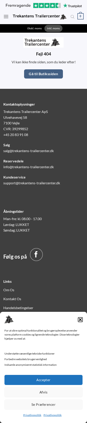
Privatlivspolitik (32, 415)
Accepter (43, 380)
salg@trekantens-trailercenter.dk (28, 151)
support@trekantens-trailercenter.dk (31, 183)
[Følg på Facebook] (36, 254)
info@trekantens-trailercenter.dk (28, 167)
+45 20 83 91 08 (15, 134)
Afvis (43, 392)
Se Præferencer (43, 404)
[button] (80, 319)
